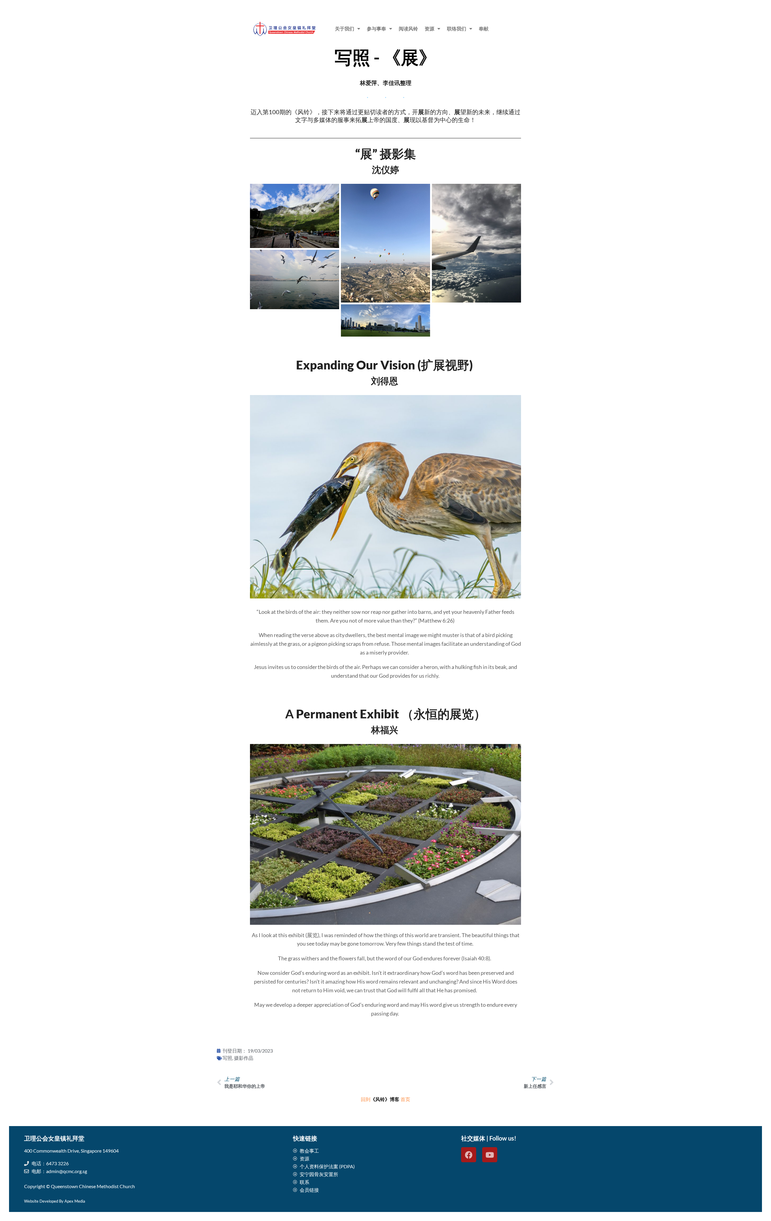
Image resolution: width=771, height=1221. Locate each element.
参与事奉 (376, 28)
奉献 (484, 28)
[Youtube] (489, 1154)
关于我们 (344, 28)
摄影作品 (243, 1058)
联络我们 (456, 28)
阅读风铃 (408, 28)
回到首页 (385, 1099)
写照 (227, 1058)
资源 (429, 28)
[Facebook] (468, 1154)
